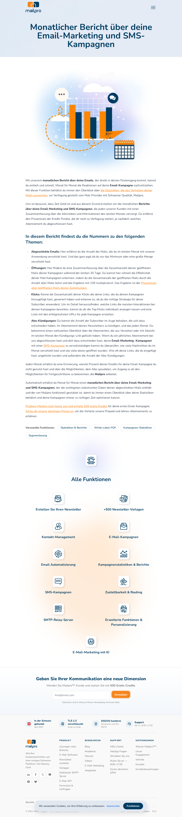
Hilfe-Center (117, 746)
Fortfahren (133, 806)
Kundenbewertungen (146, 769)
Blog (87, 746)
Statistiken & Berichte (74, 427)
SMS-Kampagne (54, 346)
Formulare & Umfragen (66, 787)
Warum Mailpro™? (146, 746)
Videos (88, 760)
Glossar (89, 756)
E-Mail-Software (68, 754)
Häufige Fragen (118, 751)
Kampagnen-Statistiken (137, 427)
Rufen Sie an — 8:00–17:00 (118, 762)
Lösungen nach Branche (67, 748)
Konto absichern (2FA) (119, 770)
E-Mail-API (65, 781)
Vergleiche (90, 770)
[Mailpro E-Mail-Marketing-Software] (33, 7)
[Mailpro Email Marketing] (31, 744)
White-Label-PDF (105, 427)
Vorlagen (64, 768)
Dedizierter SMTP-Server (69, 774)
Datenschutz (113, 806)
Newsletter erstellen (65, 761)
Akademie (90, 751)
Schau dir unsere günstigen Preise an (49, 411)
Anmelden (120, 694)
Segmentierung (38, 435)
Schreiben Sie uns (120, 756)
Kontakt (140, 764)
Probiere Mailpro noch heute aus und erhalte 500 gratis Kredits (66, 406)
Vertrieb (140, 759)
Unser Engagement (142, 753)
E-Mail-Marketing (94, 765)
